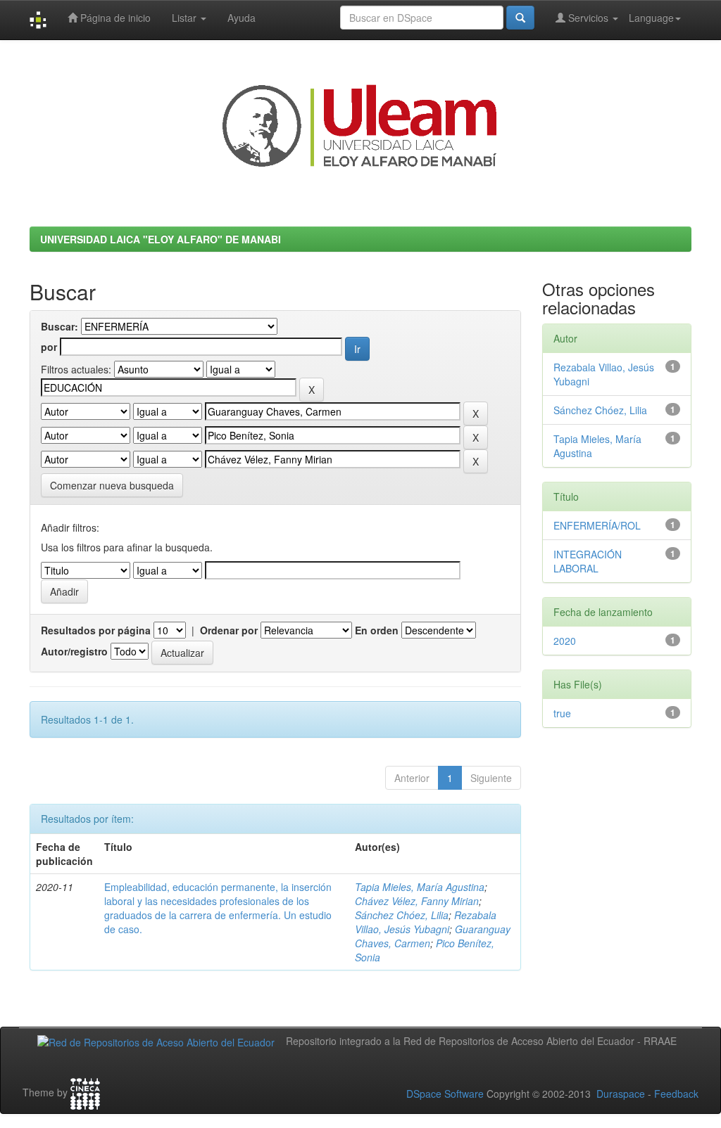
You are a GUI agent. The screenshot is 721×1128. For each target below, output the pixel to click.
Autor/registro (74, 651)
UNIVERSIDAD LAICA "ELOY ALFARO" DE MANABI (160, 239)
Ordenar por (229, 630)
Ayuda (241, 18)
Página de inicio (114, 18)
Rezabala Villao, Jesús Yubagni (425, 922)
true (562, 713)
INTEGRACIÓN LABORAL (587, 561)
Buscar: (59, 326)
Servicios (588, 18)
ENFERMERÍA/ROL (597, 525)
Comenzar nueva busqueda (112, 485)
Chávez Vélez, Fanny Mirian (417, 901)
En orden (377, 630)
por (49, 347)
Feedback (676, 1094)
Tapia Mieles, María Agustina (419, 887)
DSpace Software (445, 1094)
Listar (185, 18)
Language (651, 18)
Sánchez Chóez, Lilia (402, 915)
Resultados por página (96, 630)
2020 (564, 641)
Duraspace (620, 1094)
